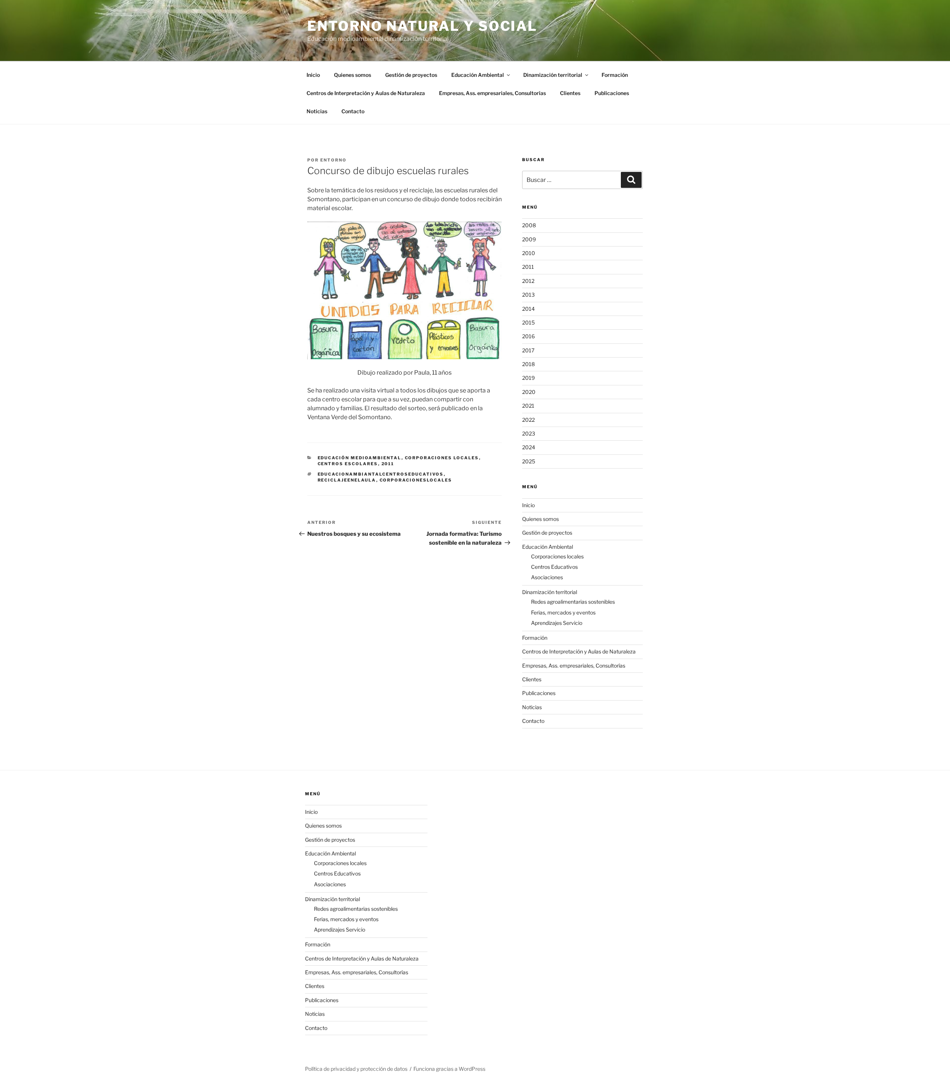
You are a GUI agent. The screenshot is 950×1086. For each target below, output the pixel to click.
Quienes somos (352, 75)
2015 (528, 322)
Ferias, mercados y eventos (563, 612)
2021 (528, 405)
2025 (528, 461)
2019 (528, 378)
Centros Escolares (348, 463)
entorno (333, 160)
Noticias (317, 111)
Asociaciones (547, 577)
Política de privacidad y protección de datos (356, 1069)
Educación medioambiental (360, 457)
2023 (528, 433)
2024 (528, 447)
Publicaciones (611, 93)
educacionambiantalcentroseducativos (381, 474)
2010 (528, 253)
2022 (528, 420)
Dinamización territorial (552, 75)
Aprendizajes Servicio (556, 623)
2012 (528, 281)
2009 (529, 239)
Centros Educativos (554, 567)
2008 (529, 225)
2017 (528, 350)
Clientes (570, 93)
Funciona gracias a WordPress (449, 1069)
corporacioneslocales (416, 480)
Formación (615, 75)
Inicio (313, 75)
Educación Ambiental (477, 75)
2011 (387, 463)
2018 (528, 364)
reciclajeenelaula (347, 480)
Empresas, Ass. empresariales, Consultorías (492, 93)
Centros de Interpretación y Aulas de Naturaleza (366, 93)
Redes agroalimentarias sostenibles (573, 602)
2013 (528, 294)
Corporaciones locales (442, 457)
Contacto (352, 111)
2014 (528, 309)
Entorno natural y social (422, 26)
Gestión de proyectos (411, 75)
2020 (528, 392)
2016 (528, 336)
